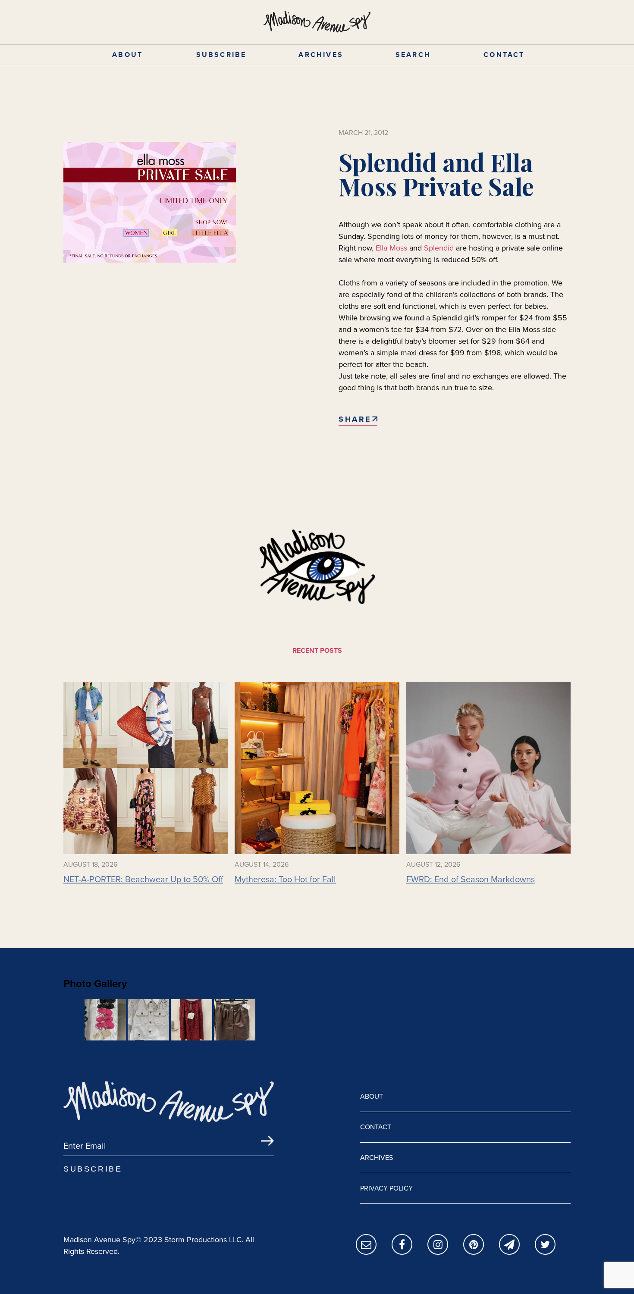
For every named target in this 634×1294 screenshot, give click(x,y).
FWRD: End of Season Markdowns (470, 879)
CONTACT (503, 55)
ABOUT (127, 55)
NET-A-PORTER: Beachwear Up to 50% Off (143, 879)
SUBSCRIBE (221, 55)
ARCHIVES (320, 55)
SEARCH (413, 55)
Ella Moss (391, 248)
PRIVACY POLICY (386, 1188)
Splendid (439, 248)
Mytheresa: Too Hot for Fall (285, 879)
